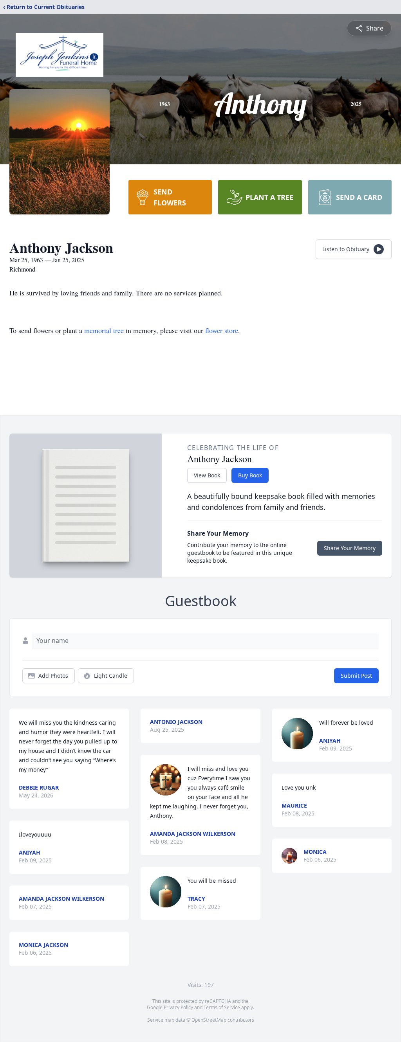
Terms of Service (222, 1007)
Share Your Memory (350, 548)
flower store (221, 330)
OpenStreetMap (208, 1020)
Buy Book (250, 475)
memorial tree (104, 330)
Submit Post (356, 675)
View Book (207, 475)
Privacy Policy (178, 1007)
